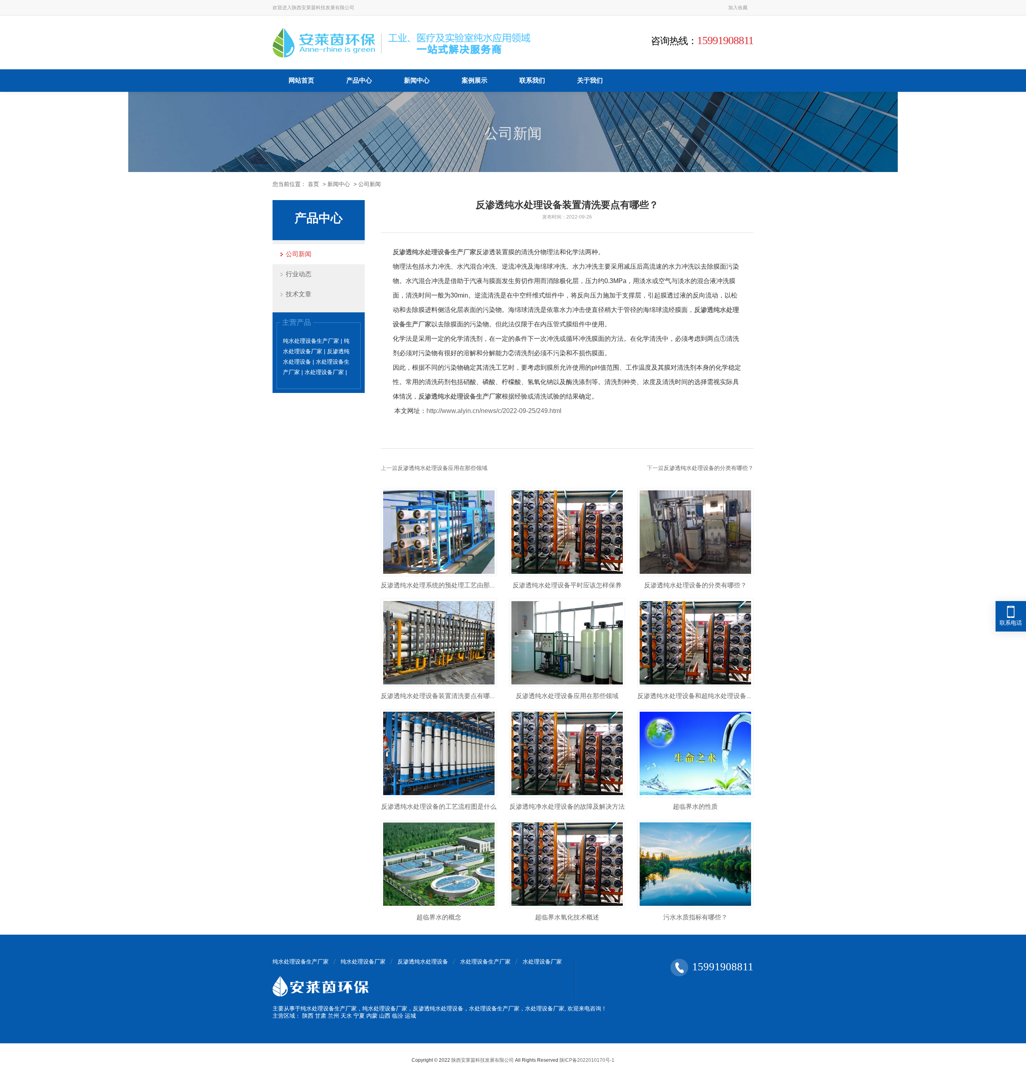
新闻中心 (417, 80)
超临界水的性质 (695, 806)
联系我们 (532, 80)
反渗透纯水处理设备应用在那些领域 (442, 468)
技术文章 (298, 294)
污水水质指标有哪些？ (695, 917)
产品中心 (359, 80)
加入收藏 (737, 7)
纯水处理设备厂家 (363, 961)
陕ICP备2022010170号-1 (586, 1060)
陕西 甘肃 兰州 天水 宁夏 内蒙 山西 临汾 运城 (359, 1015)
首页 (313, 184)
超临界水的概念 (438, 917)
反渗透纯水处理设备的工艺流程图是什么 (439, 806)
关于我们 (590, 80)
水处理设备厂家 (542, 961)
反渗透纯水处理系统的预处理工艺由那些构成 (445, 585)
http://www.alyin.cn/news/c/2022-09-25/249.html (493, 410)
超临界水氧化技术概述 (567, 917)
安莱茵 (308, 7)
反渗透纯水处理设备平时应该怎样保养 (567, 585)
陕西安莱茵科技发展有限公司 (482, 1060)
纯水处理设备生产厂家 (301, 961)
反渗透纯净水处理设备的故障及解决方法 (567, 806)
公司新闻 (369, 184)
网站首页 (301, 80)
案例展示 (474, 80)
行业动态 (298, 274)
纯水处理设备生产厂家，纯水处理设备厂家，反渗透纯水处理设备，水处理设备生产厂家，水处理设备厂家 (432, 1008)
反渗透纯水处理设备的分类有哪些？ (708, 468)
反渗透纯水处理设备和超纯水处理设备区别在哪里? (709, 695)
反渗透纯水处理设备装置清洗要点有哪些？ (442, 695)
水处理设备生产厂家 (485, 961)
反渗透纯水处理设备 (423, 961)
